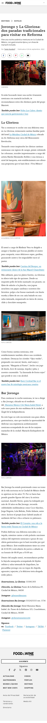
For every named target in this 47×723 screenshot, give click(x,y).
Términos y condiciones (8, 702)
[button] (2, 2)
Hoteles (18, 21)
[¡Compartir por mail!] (28, 55)
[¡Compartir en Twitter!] (9, 55)
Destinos (5, 21)
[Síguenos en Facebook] (9, 669)
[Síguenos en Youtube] (37, 669)
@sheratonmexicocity (20, 618)
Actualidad (8, 676)
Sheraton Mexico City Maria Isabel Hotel (22, 405)
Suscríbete (23, 661)
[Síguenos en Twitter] (20, 669)
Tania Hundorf (9, 49)
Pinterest (6, 630)
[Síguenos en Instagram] (31, 669)
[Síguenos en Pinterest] (26, 669)
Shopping (28, 688)
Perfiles (28, 680)
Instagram (30, 626)
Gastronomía (9, 680)
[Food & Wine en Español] (13, 2)
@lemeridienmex (18, 595)
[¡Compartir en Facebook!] (3, 55)
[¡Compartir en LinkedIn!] (22, 55)
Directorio (7, 707)
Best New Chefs (10, 688)
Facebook (9, 626)
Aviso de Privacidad (11, 695)
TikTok (41, 626)
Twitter (20, 626)
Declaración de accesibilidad (30, 696)
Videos (27, 676)
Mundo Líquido (10, 684)
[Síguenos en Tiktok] (15, 669)
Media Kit (27, 701)
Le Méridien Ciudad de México (23, 134)
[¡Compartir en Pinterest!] (16, 55)
